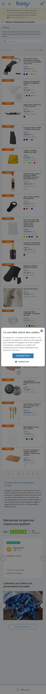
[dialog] (23, 347)
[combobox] (41, 331)
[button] (23, 361)
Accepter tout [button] (23, 356)
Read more (15, 350)
